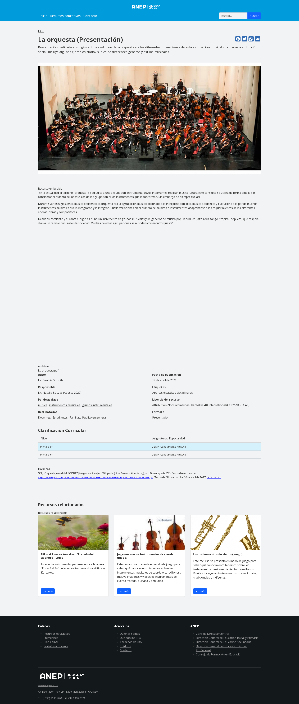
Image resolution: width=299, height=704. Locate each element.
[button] (149, 118)
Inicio (43, 16)
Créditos (125, 646)
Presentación (160, 417)
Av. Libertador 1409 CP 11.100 (55, 691)
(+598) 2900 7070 (75, 698)
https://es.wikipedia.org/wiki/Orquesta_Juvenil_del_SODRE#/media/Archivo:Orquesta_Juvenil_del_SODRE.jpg (95, 477)
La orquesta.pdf (48, 370)
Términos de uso (131, 642)
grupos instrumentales (97, 405)
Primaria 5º (46, 446)
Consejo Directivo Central (212, 634)
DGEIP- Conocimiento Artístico (169, 446)
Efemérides (51, 638)
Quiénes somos (130, 634)
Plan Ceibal (51, 642)
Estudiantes (60, 417)
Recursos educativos (65, 16)
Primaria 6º (46, 454)
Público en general (94, 417)
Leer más (48, 591)
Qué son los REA (130, 638)
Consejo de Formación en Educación (219, 654)
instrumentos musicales (64, 405)
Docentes (44, 417)
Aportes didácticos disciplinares (172, 393)
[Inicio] (149, 7)
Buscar (254, 16)
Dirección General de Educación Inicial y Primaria (227, 638)
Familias (75, 417)
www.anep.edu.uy (48, 685)
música (42, 405)
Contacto (90, 16)
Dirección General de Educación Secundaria (223, 642)
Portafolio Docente (56, 646)
